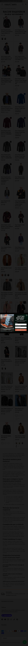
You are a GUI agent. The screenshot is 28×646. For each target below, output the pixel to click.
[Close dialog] (26, 315)
